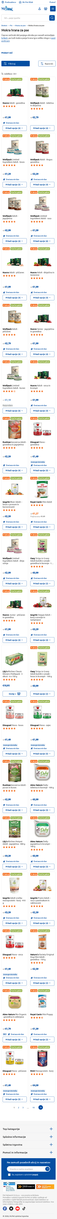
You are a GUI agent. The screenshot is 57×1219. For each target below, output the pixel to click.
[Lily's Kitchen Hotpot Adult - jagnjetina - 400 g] (14, 829)
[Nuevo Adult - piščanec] (14, 259)
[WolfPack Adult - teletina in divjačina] (42, 90)
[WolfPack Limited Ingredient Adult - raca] (42, 203)
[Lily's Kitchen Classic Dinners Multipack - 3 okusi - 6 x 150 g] (14, 658)
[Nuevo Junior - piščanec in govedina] (14, 602)
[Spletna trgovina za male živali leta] (26, 1186)
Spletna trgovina (12, 1144)
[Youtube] (17, 1208)
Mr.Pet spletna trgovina (18, 1216)
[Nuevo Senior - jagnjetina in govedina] (42, 316)
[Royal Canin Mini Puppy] (42, 1001)
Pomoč (53, 2)
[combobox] (26, 18)
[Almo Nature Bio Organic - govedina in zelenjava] (14, 1001)
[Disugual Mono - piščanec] (14, 1058)
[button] (53, 8)
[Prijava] (47, 1169)
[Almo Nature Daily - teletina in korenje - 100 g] (42, 772)
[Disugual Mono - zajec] (42, 712)
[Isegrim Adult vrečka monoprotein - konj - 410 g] (14, 885)
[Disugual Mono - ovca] (14, 942)
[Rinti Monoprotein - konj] (42, 1058)
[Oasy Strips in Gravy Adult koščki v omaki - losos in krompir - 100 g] (42, 658)
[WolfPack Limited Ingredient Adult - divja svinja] (14, 546)
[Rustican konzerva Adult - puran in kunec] (14, 772)
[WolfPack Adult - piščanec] (14, 316)
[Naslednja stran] (40, 1107)
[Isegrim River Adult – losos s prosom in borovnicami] (14, 489)
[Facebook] (5, 1208)
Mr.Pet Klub (27, 2)
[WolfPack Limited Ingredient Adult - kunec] (14, 373)
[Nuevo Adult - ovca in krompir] (42, 373)
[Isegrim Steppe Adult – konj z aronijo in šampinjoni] (42, 602)
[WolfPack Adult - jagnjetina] (14, 203)
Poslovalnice (10, 2)
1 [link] (14, 1107)
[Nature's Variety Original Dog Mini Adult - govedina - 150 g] (42, 942)
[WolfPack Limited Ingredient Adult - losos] (14, 147)
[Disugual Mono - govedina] (42, 429)
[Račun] (39, 8)
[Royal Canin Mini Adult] (42, 489)
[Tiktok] (24, 1208)
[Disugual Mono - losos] (14, 712)
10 (33, 1107)
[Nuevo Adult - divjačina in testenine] (42, 259)
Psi (11, 25)
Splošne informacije (14, 1136)
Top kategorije (11, 1128)
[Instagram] (11, 1208)
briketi (4, 38)
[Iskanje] (52, 18)
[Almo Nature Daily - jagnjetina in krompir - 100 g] (42, 829)
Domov (4, 25)
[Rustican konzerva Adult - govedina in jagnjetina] (14, 429)
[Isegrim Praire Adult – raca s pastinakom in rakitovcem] (42, 885)
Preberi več (6, 52)
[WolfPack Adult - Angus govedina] (42, 147)
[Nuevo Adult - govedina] (14, 90)
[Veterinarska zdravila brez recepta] (9, 1186)
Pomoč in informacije (15, 1152)
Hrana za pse (20, 25)
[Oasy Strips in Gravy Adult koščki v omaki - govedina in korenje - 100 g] (42, 546)
